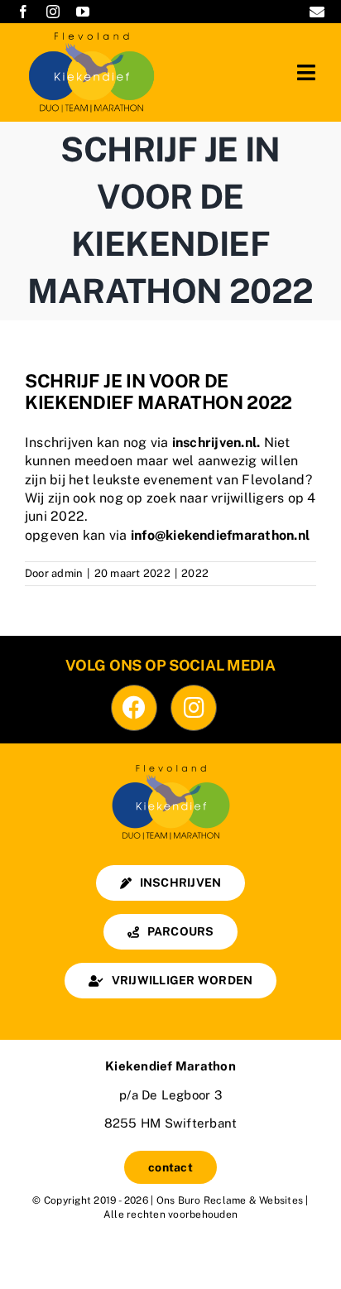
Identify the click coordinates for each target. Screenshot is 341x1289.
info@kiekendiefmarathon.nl (220, 535)
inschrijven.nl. (216, 442)
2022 (195, 573)
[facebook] (23, 11)
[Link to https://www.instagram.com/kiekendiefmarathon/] (193, 708)
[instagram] (53, 11)
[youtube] (82, 11)
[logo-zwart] (170, 766)
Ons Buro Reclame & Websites (229, 1200)
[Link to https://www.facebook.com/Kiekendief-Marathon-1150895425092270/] (134, 708)
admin (67, 573)
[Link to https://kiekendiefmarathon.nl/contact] (317, 11)
